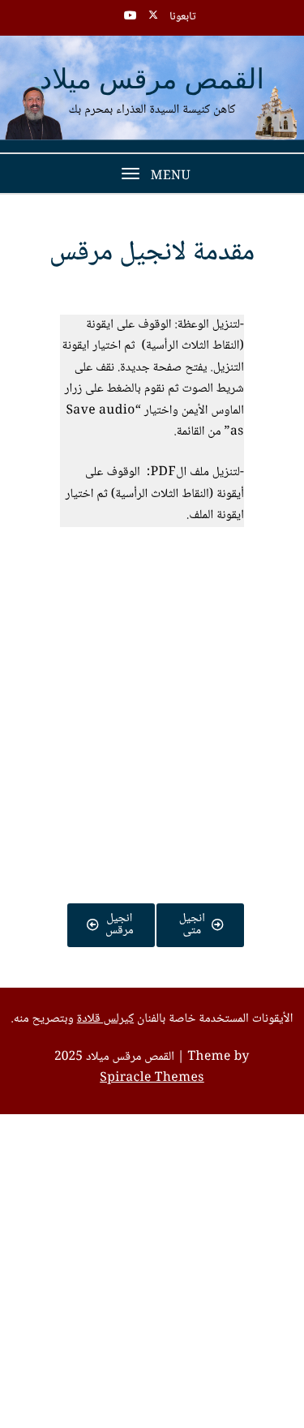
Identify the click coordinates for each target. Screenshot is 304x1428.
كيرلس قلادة (105, 1019)
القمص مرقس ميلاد (152, 81)
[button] (152, 594)
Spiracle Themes (152, 1078)
